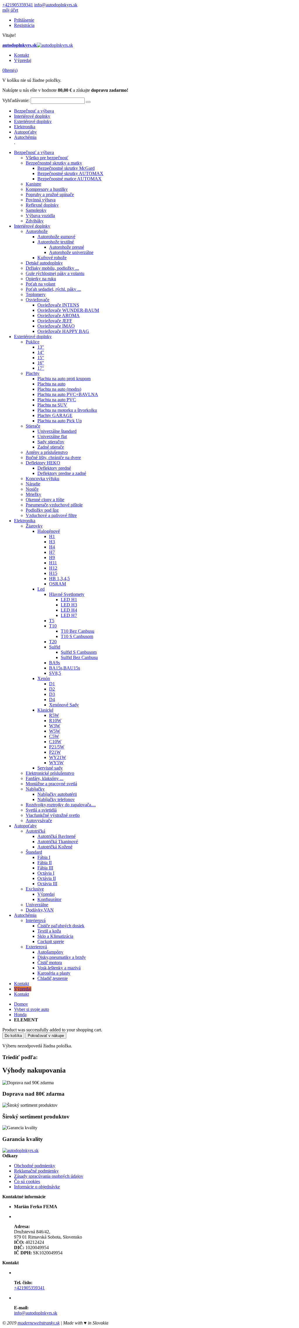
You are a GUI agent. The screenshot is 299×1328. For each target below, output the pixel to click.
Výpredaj (22, 60)
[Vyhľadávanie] (88, 102)
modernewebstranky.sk (39, 1322)
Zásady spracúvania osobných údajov (48, 1176)
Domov (21, 1004)
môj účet (10, 10)
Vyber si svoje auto (31, 1009)
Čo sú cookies (27, 1181)
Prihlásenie (24, 20)
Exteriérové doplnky (33, 121)
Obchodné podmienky (34, 1165)
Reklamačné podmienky (36, 1170)
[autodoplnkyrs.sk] (20, 1150)
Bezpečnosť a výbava (34, 110)
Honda (20, 1014)
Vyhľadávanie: (15, 100)
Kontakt (21, 55)
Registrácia (24, 25)
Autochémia (25, 137)
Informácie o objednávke (37, 1186)
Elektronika (24, 126)
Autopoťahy (25, 131)
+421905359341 (17, 4)
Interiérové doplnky (32, 116)
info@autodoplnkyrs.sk (55, 4)
